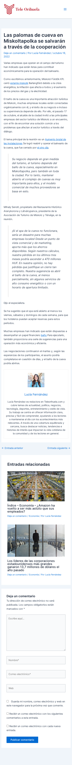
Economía (34, 516)
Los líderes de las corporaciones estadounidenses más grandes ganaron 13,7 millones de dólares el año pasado (33, 565)
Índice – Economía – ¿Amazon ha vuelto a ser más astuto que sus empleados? (31, 508)
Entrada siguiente (59, 448)
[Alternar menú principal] (65, 9)
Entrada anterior (12, 448)
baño (44, 335)
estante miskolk (19, 83)
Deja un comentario (15, 53)
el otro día (42, 147)
